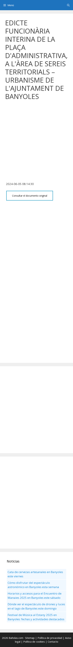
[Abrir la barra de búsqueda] (68, 5)
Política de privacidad (50, 638)
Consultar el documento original (29, 195)
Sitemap (30, 638)
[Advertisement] (36, 143)
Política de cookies (34, 641)
